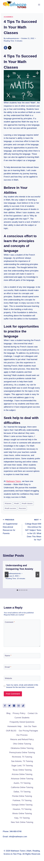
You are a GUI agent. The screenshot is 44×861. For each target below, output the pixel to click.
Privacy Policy (19, 713)
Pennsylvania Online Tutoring (22, 752)
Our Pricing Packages (28, 731)
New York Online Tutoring (22, 822)
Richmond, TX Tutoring (22, 757)
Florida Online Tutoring (22, 796)
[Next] (37, 574)
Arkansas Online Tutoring (22, 779)
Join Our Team (30, 726)
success (22, 508)
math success (10, 508)
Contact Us (33, 713)
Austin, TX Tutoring (22, 783)
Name (8, 655)
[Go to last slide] (6, 574)
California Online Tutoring (22, 787)
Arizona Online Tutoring (22, 774)
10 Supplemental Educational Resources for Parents (10, 526)
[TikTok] (23, 706)
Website (8, 678)
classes (8, 503)
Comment (10, 622)
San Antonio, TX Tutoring (22, 761)
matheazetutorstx (12, 38)
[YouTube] (19, 706)
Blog (8, 713)
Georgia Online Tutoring (22, 805)
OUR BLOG (11, 731)
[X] (9, 47)
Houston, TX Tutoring (22, 809)
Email (8, 667)
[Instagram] (14, 706)
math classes (27, 503)
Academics (8, 17)
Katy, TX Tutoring (22, 818)
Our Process (22, 735)
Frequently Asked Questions (22, 722)
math (16, 503)
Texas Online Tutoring (22, 770)
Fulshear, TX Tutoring (22, 800)
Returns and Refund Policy (22, 739)
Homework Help (14, 726)
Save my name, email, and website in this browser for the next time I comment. (22, 686)
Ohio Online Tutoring (22, 744)
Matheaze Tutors (13, 481)
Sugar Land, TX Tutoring (22, 765)
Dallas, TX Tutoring (22, 792)
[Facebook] (5, 47)
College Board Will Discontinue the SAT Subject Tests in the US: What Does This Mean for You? (33, 530)
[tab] (17, 590)
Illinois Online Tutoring (22, 813)
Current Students (22, 718)
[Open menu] (39, 4)
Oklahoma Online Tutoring (22, 748)
